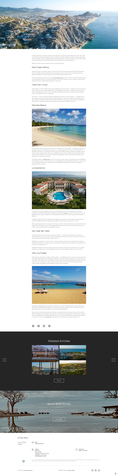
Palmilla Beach (46, 159)
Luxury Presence (28, 470)
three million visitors (58, 77)
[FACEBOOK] (92, 470)
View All (59, 380)
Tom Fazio (65, 213)
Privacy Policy (71, 470)
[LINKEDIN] (95, 470)
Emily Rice (49, 316)
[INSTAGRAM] (99, 470)
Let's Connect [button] (59, 419)
